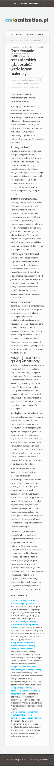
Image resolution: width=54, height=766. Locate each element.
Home (12, 41)
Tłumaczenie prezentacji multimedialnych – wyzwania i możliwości (25, 625)
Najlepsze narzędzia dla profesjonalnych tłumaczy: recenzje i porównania (23, 646)
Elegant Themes (22, 760)
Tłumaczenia (22, 41)
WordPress (44, 760)
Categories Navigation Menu (29, 34)
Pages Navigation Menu (29, 4)
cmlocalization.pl (26, 80)
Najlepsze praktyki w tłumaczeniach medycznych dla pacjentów (25, 691)
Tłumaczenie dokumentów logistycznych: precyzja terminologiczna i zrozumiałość (26, 715)
